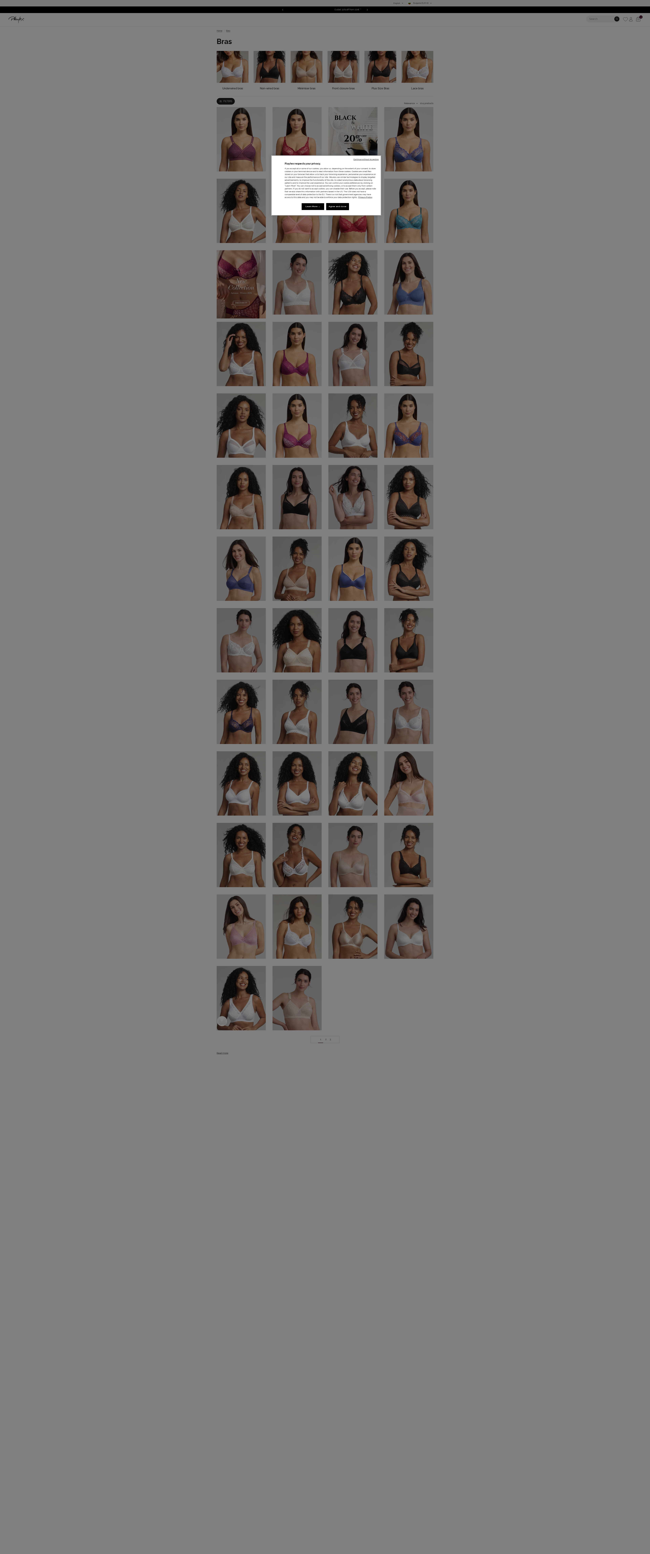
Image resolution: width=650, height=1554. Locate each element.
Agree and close (337, 206)
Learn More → (313, 206)
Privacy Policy (365, 197)
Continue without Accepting (366, 159)
